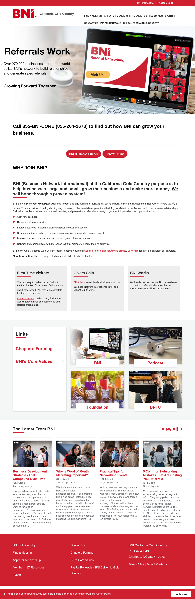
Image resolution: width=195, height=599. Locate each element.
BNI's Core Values (34, 361)
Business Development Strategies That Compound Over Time (30, 474)
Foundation (97, 407)
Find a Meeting (93, 15)
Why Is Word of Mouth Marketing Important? (72, 473)
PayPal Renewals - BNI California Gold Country (129, 23)
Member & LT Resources (148, 15)
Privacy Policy (136, 564)
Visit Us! (97, 93)
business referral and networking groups (104, 250)
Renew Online (114, 154)
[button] (2, 64)
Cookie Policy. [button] (103, 594)
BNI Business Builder (83, 154)
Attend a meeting (26, 298)
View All (170, 429)
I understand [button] (181, 594)
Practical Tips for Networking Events (113, 473)
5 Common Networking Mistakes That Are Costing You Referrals (162, 474)
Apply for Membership (117, 15)
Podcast (155, 363)
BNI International (145, 2)
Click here (133, 250)
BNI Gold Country (24, 545)
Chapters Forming (34, 348)
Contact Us (91, 23)
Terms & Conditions (157, 564)
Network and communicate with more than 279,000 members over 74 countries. (97, 68)
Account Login (166, 2)
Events (169, 15)
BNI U (155, 407)
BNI (97, 363)
